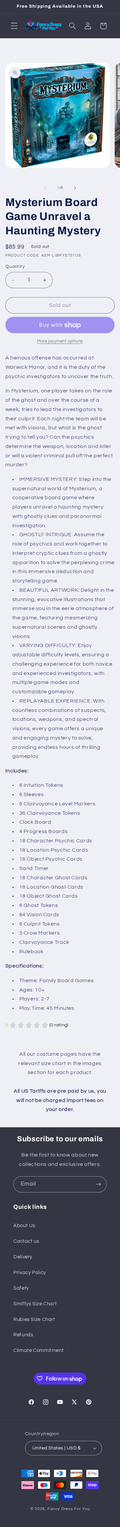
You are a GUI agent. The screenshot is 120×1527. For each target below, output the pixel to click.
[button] (14, 26)
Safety (21, 1288)
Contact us (26, 1241)
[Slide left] (45, 188)
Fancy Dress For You (68, 1509)
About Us (24, 1225)
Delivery (22, 1256)
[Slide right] (75, 188)
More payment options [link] (60, 341)
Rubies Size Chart (34, 1319)
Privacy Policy (29, 1272)
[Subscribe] (98, 1184)
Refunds (23, 1334)
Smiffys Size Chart (35, 1303)
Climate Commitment (38, 1350)
